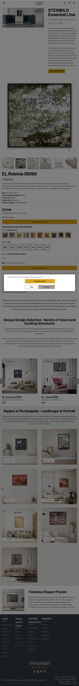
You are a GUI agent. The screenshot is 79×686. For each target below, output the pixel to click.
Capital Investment (19, 637)
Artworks (18, 632)
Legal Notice (6, 624)
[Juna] (26, 235)
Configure (46, 287)
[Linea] (61, 235)
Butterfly (45, 632)
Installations (46, 635)
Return (75, 683)
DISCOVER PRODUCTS (56, 71)
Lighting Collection (45, 626)
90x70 (40, 247)
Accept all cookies (40, 281)
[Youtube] (38, 672)
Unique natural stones (18, 622)
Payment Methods (65, 683)
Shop (56, 677)
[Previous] (69, 150)
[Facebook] (34, 672)
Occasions (45, 639)
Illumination (32, 639)
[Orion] (12, 235)
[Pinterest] (41, 672)
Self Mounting (71, 677)
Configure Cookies (5, 654)
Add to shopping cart (39, 222)
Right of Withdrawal (6, 640)
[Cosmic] (54, 235)
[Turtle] (68, 235)
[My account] (74, 3)
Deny (31, 287)
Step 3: (14, 254)
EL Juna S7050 (50, 397)
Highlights (47, 618)
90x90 (47, 247)
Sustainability (33, 628)
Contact (62, 677)
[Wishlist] (69, 3)
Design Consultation (64, 681)
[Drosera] (33, 235)
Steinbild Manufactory (34, 620)
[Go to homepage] (39, 3)
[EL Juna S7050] (59, 376)
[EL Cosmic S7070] (19, 376)
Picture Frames (31, 633)
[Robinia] (47, 235)
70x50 (19, 247)
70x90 (33, 247)
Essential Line (7, 179)
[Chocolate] (5, 235)
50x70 (12, 247)
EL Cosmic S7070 (11, 397)
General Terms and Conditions (6, 631)
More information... (47, 277)
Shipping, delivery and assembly (65, 679)
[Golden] (19, 235)
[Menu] (4, 3)
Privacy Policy (4, 647)
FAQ (74, 681)
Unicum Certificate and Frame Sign (32, 647)
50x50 (5, 247)
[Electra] (40, 235)
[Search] (65, 3)
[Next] (74, 150)
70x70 (26, 247)
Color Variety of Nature (19, 644)
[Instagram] (45, 672)
